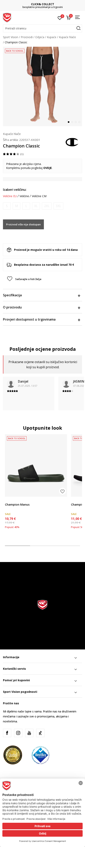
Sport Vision (10, 37)
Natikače (10, 500)
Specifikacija (12, 295)
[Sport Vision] (7, 17)
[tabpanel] (42, 86)
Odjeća (39, 37)
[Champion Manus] (36, 465)
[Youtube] (29, 733)
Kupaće (51, 37)
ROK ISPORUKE (43, 4)
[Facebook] (7, 733)
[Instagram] (18, 733)
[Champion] (72, 142)
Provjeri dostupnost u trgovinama (29, 319)
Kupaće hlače (67, 37)
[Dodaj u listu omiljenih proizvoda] (62, 491)
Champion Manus (17, 504)
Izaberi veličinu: (14, 189)
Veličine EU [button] (10, 196)
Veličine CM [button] (39, 196)
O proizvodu (12, 307)
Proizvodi (27, 37)
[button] (42, 28)
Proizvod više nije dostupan (23, 224)
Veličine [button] (24, 196)
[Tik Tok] (40, 733)
